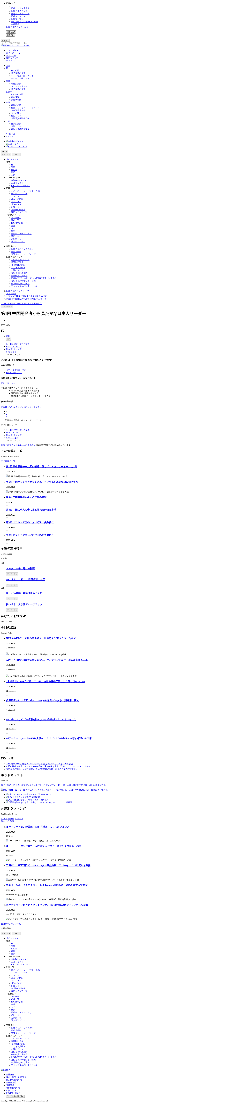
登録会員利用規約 (19, 273)
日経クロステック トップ (17, 291)
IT (7, 68)
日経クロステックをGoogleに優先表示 (18, 445)
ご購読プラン (17, 239)
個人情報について (14, 1080)
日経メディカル (18, 16)
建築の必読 (16, 105)
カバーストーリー (14, 53)
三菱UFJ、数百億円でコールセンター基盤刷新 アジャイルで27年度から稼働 (48, 865)
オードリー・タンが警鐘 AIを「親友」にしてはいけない (37, 826)
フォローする (7, 306)
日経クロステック (19, 11)
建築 (8, 102)
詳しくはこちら (8, 383)
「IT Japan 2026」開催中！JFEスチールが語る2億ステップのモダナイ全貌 (39, 764)
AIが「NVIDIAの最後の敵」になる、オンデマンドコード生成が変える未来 (47, 659)
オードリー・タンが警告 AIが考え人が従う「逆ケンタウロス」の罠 (43, 846)
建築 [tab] (17, 818)
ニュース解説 (17, 199)
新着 (8, 65)
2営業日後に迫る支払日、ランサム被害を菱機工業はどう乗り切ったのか (45, 681)
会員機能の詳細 (18, 265)
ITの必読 (15, 70)
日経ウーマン (17, 19)
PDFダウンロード (19, 223)
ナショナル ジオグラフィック (24, 22)
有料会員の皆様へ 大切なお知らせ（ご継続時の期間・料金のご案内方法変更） (42, 769)
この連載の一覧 (8, 461)
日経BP (9, 3)
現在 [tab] (3, 821)
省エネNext (16, 113)
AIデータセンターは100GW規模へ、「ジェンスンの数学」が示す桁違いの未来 (49, 738)
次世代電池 (16, 100)
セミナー (15, 228)
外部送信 (10, 1085)
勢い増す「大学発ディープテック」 (25, 604)
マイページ (11, 61)
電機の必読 (16, 84)
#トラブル (10, 136)
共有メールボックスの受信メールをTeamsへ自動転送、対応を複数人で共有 (47, 885)
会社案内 (10, 1074)
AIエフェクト (17, 183)
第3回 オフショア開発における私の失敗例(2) (30, 522)
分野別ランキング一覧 (11, 924)
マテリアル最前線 (19, 86)
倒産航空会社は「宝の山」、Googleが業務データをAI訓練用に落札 (42, 700)
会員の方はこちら (14, 373)
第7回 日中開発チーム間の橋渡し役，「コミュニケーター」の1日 (41, 466)
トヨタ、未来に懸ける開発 (20, 568)
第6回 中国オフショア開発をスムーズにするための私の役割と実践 (42, 482)
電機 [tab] (5, 818)
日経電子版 (16, 251)
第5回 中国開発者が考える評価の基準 (26, 497)
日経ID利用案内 (13, 1093)
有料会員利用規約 (19, 275)
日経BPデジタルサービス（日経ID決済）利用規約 (34, 278)
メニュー (5, 40)
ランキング (11, 55)
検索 (13, 231)
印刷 (8, 336)
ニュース (15, 196)
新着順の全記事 (18, 209)
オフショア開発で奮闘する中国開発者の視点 (26, 296)
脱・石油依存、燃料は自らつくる (24, 593)
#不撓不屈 (10, 134)
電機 (8, 81)
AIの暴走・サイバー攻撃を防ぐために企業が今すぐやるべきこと (41, 719)
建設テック (16, 116)
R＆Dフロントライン (20, 186)
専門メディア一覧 (19, 212)
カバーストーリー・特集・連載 (25, 191)
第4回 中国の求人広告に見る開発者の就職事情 (31, 509)
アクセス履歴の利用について (24, 286)
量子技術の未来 (18, 73)
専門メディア (12, 58)
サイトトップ (12, 159)
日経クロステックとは (21, 233)
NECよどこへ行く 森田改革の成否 (25, 579)
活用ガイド (16, 236)
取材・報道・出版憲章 (16, 1077)
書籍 (13, 225)
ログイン (10, 35)
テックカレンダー (19, 194)
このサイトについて (20, 259)
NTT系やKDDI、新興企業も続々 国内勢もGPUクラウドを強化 (41, 638)
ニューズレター (13, 50)
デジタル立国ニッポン (21, 78)
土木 (8, 121)
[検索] (26, 43)
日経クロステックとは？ (17, 27)
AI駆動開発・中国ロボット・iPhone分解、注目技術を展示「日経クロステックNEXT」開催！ (48, 766)
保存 (8, 339)
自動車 (9, 92)
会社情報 (15, 24)
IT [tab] (2, 818)
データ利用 (11, 1082)
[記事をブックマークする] (7, 474)
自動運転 (15, 97)
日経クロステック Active (22, 249)
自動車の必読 (17, 94)
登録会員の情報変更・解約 (23, 281)
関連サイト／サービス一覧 (23, 254)
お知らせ (15, 207)
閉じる (4, 151)
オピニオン (16, 201)
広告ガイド (11, 1090)
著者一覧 (15, 220)
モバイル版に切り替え (15, 1096)
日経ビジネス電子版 (20, 8)
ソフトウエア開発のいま (22, 76)
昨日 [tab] (8, 821)
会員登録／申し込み (20, 283)
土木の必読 (16, 124)
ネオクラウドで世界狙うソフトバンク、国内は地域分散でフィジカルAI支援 (47, 905)
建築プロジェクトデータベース (25, 108)
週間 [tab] (12, 821)
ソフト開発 (11, 293)
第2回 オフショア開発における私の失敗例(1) (30, 535)
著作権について (13, 1088)
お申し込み (11, 32)
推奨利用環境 (17, 262)
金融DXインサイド (19, 180)
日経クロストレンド (20, 14)
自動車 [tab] (11, 818)
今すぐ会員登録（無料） (17, 370)
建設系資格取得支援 (20, 118)
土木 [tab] (21, 818)
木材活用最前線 (18, 110)
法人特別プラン (18, 241)
